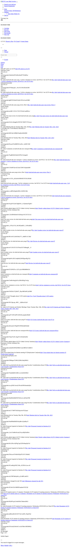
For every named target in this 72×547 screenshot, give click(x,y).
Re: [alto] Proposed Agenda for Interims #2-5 (38, 426)
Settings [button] (6, 12)
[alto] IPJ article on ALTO (22, 69)
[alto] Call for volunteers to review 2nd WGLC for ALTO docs (53, 285)
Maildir (6, 545)
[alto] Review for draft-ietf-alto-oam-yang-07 (38, 263)
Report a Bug (9, 41)
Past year (6, 34)
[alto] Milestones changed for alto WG (32, 481)
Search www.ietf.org (10, 4)
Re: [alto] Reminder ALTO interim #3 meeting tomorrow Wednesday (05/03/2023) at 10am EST (35, 506)
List (2, 67)
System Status (24, 41)
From (2, 64)
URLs (10, 545)
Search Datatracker (9, 6)
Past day (6, 30)
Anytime (6, 28)
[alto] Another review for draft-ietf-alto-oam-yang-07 (44, 252)
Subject (3, 62)
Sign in (6, 15)
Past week (7, 31)
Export (6, 59)
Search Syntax (8, 10)
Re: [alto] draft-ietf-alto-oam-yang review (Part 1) (41, 105)
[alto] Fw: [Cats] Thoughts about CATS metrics (40, 296)
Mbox (2, 545)
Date (5, 50)
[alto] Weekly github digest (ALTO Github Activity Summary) (52, 208)
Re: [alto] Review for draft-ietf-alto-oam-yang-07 (41, 241)
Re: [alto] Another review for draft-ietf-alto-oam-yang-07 (48, 230)
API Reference (16, 10)
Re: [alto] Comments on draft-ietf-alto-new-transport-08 (46, 149)
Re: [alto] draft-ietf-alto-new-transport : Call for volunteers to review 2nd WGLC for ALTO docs (35, 160)
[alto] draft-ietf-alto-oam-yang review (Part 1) (38, 172)
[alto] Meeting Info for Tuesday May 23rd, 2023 (40, 138)
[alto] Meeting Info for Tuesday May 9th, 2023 (40, 415)
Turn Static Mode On (13, 14)
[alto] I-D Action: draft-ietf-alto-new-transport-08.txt (44, 330)
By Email (17, 41)
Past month (7, 33)
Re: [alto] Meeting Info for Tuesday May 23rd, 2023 (44, 127)
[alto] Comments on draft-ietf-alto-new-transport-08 (43, 274)
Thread (6, 52)
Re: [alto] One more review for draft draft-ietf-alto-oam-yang (51, 116)
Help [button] (5, 9)
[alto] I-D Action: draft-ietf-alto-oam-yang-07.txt (40, 319)
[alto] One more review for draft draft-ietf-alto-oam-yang (47, 219)
